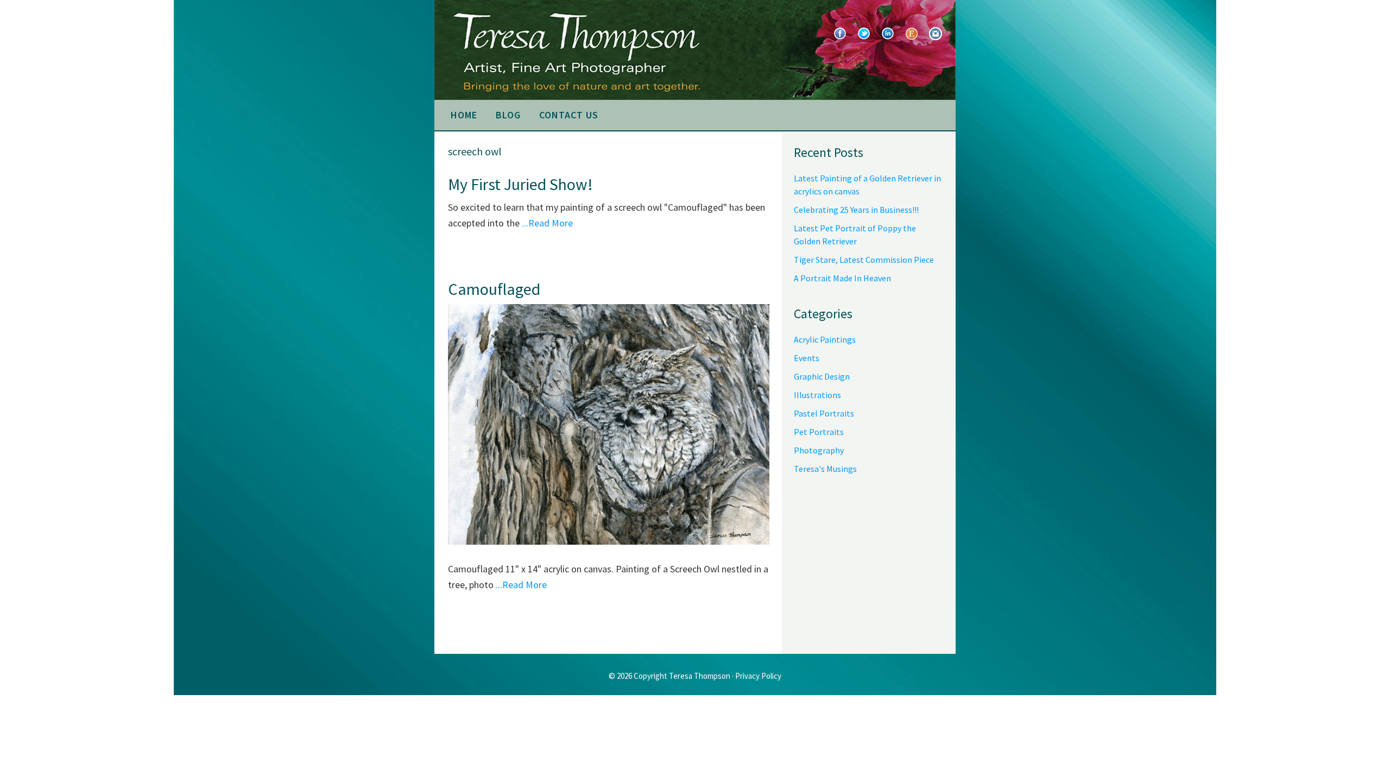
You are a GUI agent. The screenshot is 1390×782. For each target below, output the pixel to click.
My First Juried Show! (520, 184)
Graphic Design (822, 376)
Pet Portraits (819, 431)
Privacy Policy (758, 676)
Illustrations (817, 394)
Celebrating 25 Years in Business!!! (856, 209)
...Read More (547, 223)
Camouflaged (494, 289)
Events (806, 357)
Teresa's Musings (825, 468)
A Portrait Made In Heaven (842, 278)
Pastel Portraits (824, 413)
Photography (819, 450)
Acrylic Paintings (825, 339)
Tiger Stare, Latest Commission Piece (864, 259)
